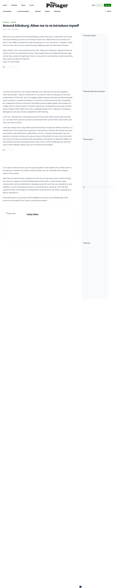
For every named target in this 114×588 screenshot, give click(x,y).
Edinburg (6, 22)
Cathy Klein (15, 29)
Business (38, 11)
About (23, 5)
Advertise (14, 5)
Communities (7, 11)
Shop (93, 5)
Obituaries (57, 11)
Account (99, 5)
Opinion (47, 11)
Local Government (23, 11)
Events (5, 5)
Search (109, 11)
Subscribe (107, 5)
